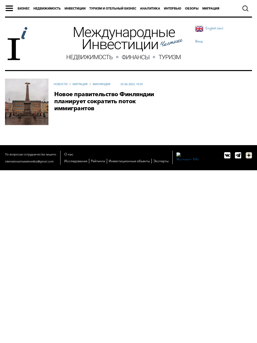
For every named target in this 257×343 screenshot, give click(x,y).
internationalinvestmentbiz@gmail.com (29, 161)
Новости (61, 84)
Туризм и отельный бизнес (112, 8)
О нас (68, 154)
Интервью (172, 8)
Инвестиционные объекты (129, 161)
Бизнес (24, 8)
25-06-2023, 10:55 (131, 84)
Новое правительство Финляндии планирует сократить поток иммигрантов (104, 101)
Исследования (75, 161)
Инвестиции (75, 8)
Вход (199, 41)
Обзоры (192, 8)
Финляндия (101, 84)
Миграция (210, 8)
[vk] (227, 155)
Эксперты (161, 161)
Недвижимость (47, 8)
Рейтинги (98, 161)
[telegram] (238, 155)
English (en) (214, 28)
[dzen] (249, 155)
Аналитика (150, 8)
